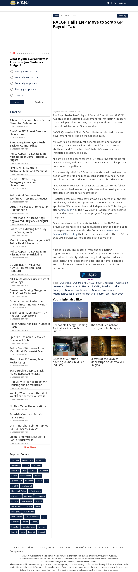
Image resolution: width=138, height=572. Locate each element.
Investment (16, 496)
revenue (58, 286)
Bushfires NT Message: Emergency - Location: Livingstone (24, 182)
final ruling (67, 209)
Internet (31, 532)
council (39, 481)
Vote (17, 102)
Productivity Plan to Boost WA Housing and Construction (28, 383)
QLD (44, 516)
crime (37, 506)
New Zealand (16, 516)
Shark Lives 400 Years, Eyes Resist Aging (26, 361)
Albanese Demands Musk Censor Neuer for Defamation (30, 121)
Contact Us (101, 547)
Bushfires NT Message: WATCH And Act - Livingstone (29, 314)
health (14, 475)
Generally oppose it (26, 83)
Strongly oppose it (25, 89)
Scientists (15, 522)
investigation (27, 501)
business (29, 481)
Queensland (80, 282)
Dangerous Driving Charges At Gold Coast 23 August (28, 291)
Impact (14, 532)
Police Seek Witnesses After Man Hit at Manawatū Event (27, 349)
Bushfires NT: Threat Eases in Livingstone (28, 133)
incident (41, 532)
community (15, 465)
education (28, 496)
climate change (29, 527)
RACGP (96, 286)
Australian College (63, 293)
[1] (107, 564)
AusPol (39, 501)
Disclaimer (64, 547)
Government (72, 286)
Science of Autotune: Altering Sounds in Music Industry (68, 362)
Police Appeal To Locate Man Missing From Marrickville (28, 253)
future (25, 522)
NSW (91, 282)
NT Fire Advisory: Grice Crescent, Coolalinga (30, 280)
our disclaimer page (108, 570)
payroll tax (103, 293)
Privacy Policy (46, 547)
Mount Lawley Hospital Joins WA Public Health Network (30, 242)
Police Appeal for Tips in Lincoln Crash (30, 325)
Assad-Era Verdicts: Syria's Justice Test (26, 416)
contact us (91, 570)
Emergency (15, 511)
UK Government (32, 516)
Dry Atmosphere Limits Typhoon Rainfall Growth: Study (30, 427)
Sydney (35, 522)
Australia (65, 282)
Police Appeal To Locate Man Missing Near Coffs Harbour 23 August (29, 157)
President (15, 527)
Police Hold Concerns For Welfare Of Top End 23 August (28, 197)
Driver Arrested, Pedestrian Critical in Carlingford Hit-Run (28, 303)
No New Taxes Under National (28, 406)
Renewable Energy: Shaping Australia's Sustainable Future (70, 328)
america (42, 527)
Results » (39, 102)
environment (25, 475)
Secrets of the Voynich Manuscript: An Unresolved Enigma (107, 362)
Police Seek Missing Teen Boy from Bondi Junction (28, 230)
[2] (109, 564)
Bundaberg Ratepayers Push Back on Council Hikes (27, 144)
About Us (117, 547)
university (40, 460)
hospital (109, 282)
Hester (86, 286)
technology (40, 496)
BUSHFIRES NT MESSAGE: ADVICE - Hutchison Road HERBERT (25, 268)
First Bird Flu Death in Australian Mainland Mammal (28, 169)
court (99, 282)
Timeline (15, 112)
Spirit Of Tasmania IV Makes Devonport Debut (27, 338)
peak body (117, 293)
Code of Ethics (83, 547)
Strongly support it (26, 71)
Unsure (19, 95)
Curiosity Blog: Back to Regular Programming (29, 208)
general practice (85, 293)
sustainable (29, 511)
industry (14, 501)
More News (30, 447)
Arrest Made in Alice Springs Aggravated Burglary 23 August (29, 219)
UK (47, 481)
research (15, 470)
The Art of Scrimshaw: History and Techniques (105, 326)
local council (27, 486)
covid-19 (14, 486)
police (26, 465)
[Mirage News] (21, 3)
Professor (44, 470)
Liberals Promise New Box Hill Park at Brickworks (28, 438)
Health (56, 16)
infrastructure (35, 491)
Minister (37, 475)
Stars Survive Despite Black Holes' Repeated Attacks (27, 372)
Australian (122, 282)
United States (17, 506)
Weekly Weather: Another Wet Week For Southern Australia (28, 394)
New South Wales (18, 491)
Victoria (33, 470)
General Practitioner (104, 290)
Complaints (16, 551)
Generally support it (26, 77)
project (29, 506)
